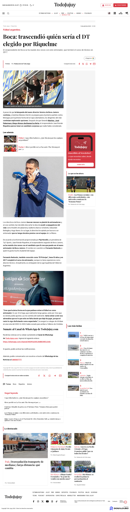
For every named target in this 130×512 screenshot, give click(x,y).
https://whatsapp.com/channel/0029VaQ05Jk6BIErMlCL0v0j (26, 342)
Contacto (114, 501)
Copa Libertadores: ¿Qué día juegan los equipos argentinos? (26, 398)
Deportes (14, 26)
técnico (29, 384)
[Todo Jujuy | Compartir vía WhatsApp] (87, 64)
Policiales (88, 13)
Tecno (35, 496)
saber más (81, 164)
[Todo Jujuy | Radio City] (115, 14)
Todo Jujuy (6, 26)
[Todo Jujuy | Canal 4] (109, 14)
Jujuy (56, 13)
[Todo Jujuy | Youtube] (47, 501)
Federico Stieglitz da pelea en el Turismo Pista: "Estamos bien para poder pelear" (31, 407)
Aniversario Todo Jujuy (85, 496)
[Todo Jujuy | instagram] (38, 501)
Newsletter (66, 15)
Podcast (41, 496)
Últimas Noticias (45, 13)
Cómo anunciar (122, 501)
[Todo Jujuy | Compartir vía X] (83, 64)
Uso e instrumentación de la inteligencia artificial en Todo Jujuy (89, 501)
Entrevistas (50, 496)
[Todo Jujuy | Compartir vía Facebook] (79, 64)
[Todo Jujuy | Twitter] (42, 501)
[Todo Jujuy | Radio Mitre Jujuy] (120, 14)
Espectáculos (61, 496)
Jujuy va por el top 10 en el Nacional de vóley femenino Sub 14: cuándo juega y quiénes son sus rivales (32, 419)
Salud (87, 492)
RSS (109, 501)
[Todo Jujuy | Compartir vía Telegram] (90, 64)
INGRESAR (108, 5)
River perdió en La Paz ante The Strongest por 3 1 (22, 402)
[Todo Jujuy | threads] (52, 501)
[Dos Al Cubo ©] (119, 510)
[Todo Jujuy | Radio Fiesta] (127, 14)
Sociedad (94, 492)
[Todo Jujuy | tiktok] (57, 501)
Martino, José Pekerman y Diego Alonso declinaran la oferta (31, 122)
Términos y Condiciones (63, 501)
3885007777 (17, 359)
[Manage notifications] (125, 502)
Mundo (79, 13)
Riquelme (22, 384)
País (62, 13)
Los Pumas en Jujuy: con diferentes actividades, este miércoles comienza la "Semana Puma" (31, 413)
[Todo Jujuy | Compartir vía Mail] (94, 64)
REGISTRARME (121, 5)
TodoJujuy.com (11, 338)
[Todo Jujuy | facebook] (34, 501)
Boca (14, 384)
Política (70, 13)
